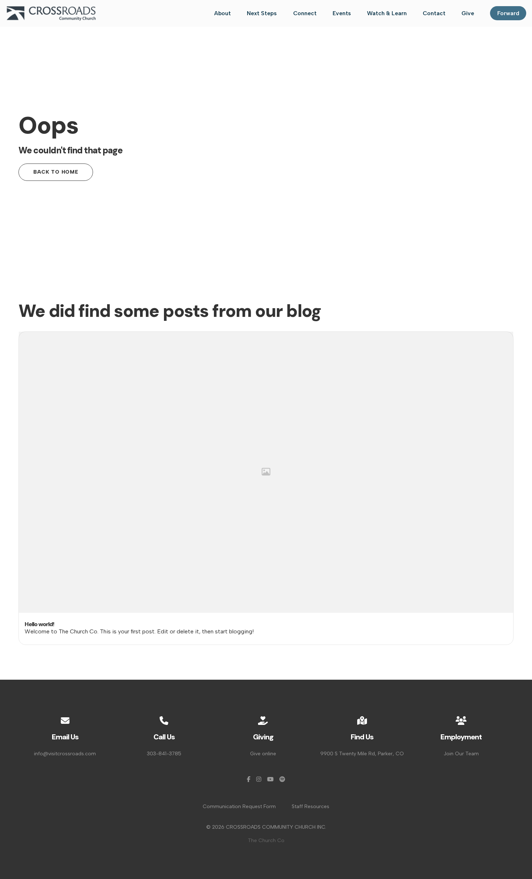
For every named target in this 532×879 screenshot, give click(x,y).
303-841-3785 (164, 754)
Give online (263, 754)
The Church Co (266, 840)
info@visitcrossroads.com (65, 754)
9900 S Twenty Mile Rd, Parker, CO (362, 754)
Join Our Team (461, 754)
